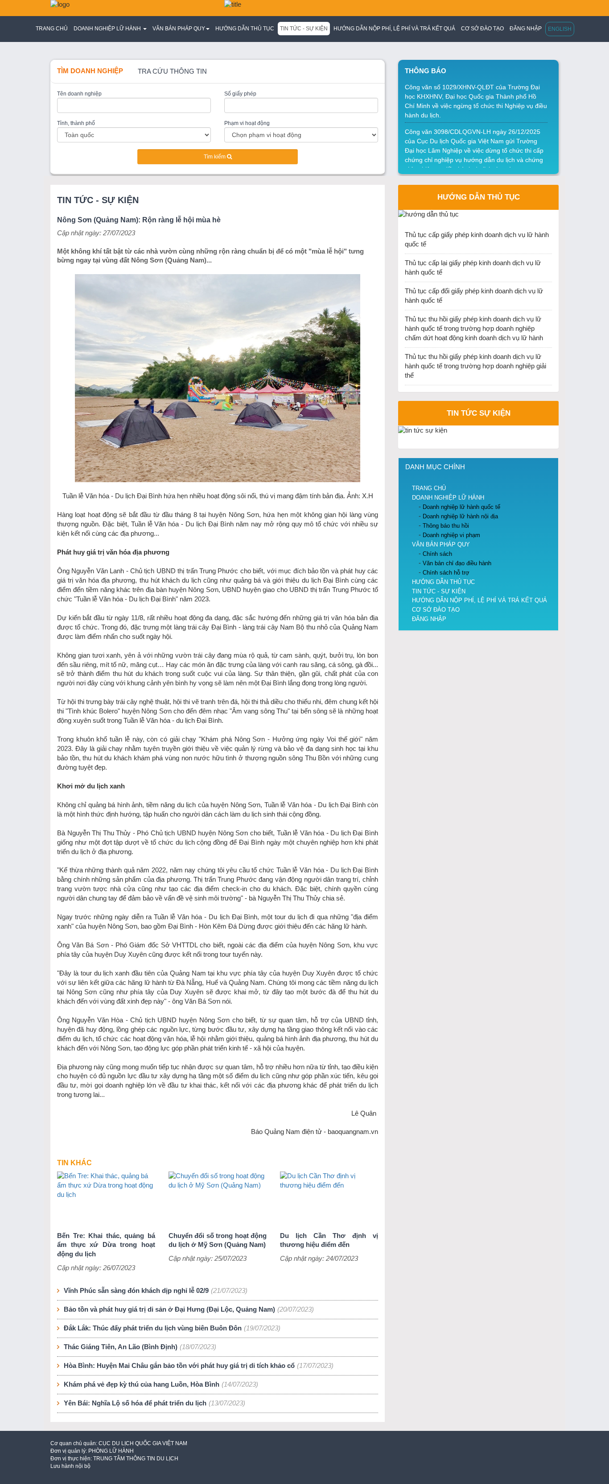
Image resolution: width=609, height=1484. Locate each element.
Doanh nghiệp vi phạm (451, 535)
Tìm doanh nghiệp (90, 71)
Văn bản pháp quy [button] (178, 28)
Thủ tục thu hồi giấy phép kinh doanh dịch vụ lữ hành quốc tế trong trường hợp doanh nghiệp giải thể (475, 366)
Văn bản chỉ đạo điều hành (457, 563)
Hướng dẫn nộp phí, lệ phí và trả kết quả (394, 28)
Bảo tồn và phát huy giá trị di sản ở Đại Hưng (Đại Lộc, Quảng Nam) (169, 1309)
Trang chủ (52, 28)
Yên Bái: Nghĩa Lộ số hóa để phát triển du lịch (135, 1403)
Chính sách (437, 553)
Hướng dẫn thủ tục (244, 28)
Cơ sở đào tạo (482, 28)
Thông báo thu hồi (446, 525)
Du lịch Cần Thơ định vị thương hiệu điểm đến (329, 1240)
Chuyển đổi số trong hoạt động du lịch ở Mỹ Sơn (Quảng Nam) (218, 1240)
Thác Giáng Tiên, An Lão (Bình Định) (120, 1347)
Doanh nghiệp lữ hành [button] (108, 28)
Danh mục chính (435, 467)
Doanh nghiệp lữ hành (448, 497)
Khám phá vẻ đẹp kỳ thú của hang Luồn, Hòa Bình (141, 1384)
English (560, 29)
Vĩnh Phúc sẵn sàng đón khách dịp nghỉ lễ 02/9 (136, 1290)
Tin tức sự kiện (478, 413)
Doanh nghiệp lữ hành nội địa (460, 516)
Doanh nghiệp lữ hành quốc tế (461, 507)
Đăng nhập (526, 28)
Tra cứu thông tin (172, 71)
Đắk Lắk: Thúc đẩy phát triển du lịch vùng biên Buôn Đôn (153, 1328)
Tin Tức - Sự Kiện (304, 28)
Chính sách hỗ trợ (446, 572)
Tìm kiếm (215, 157)
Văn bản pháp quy (441, 544)
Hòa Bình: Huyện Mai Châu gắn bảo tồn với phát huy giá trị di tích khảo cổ (179, 1365)
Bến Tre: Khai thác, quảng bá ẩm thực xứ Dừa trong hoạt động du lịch (106, 1245)
